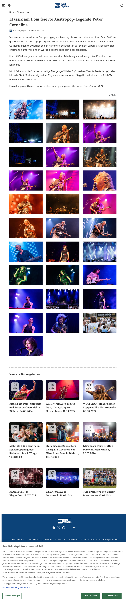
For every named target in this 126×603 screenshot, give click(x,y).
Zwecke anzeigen (12, 595)
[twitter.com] (58, 527)
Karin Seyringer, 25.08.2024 (24, 30)
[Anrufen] (69, 527)
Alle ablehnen (91, 595)
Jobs (60, 539)
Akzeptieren (111, 595)
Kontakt (49, 539)
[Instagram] (63, 527)
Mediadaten (34, 539)
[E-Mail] (75, 527)
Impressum (89, 539)
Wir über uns (18, 539)
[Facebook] (54, 527)
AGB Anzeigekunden (108, 539)
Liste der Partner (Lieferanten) (16, 587)
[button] (4, 5)
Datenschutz (73, 539)
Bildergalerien (23, 12)
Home (12, 12)
